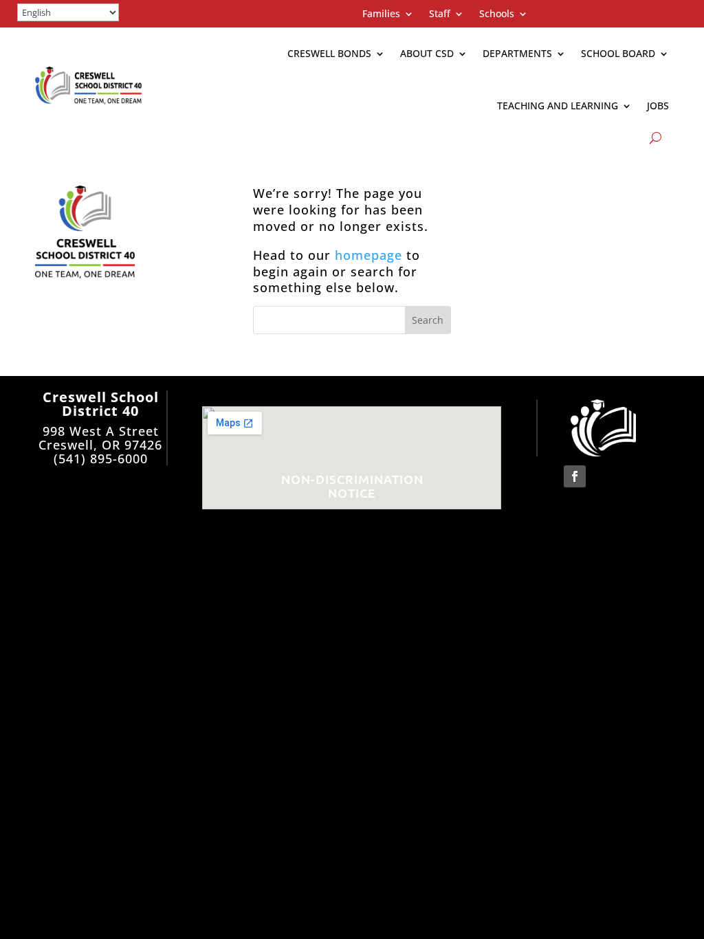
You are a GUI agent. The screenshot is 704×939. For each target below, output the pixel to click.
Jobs (658, 105)
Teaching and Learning (557, 105)
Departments (517, 53)
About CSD (427, 53)
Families (381, 14)
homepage (368, 255)
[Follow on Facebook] (575, 476)
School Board (618, 53)
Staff (439, 14)
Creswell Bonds (329, 53)
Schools (496, 14)
